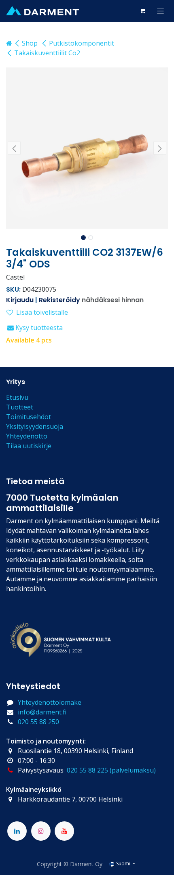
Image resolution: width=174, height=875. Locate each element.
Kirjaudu (20, 300)
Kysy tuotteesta (38, 327)
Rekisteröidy (59, 300)
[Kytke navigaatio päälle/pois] (160, 11)
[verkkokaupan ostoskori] (142, 11)
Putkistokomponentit (81, 43)
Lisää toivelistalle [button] (42, 312)
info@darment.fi (42, 712)
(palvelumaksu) (133, 770)
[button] (14, 148)
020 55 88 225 (87, 770)
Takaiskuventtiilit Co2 (47, 52)
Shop (30, 43)
